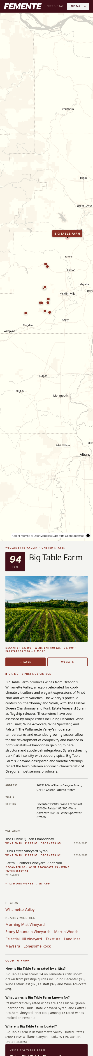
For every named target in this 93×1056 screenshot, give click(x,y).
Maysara (12, 946)
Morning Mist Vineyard (25, 924)
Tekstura (53, 938)
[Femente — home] (23, 6)
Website (67, 661)
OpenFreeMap (21, 535)
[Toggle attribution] (88, 535)
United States (55, 6)
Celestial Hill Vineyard (23, 938)
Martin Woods (66, 931)
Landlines (72, 938)
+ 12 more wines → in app (27, 883)
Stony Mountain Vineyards (28, 931)
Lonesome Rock (37, 946)
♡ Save (25, 661)
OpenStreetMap (74, 535)
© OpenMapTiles (41, 535)
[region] (46, 277)
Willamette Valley (20, 909)
